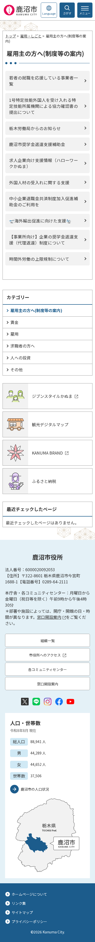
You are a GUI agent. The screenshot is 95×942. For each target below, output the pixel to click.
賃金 (14, 322)
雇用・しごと (31, 35)
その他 (16, 369)
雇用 (14, 334)
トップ (10, 35)
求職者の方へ (22, 346)
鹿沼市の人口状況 (35, 789)
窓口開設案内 (49, 617)
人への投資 (20, 358)
